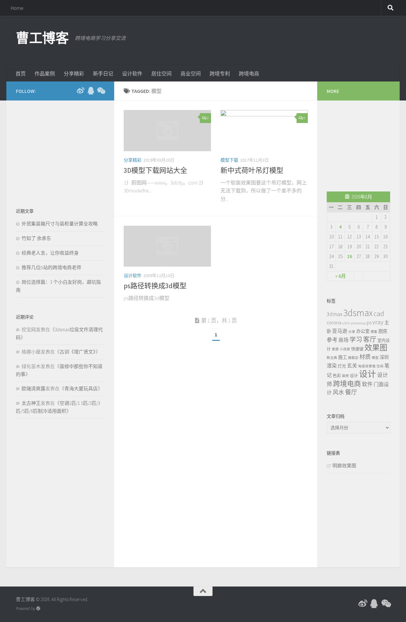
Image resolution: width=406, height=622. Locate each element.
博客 (373, 332)
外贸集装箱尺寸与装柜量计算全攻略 (60, 224)
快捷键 (357, 348)
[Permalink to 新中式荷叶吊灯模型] (264, 130)
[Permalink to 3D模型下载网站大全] (167, 130)
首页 (21, 73)
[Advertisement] (274, 39)
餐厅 (351, 392)
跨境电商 (249, 73)
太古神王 (31, 403)
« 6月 (340, 276)
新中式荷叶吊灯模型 (251, 170)
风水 (338, 392)
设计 (354, 375)
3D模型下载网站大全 (155, 170)
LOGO (346, 323)
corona (334, 322)
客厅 (370, 339)
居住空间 (161, 73)
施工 (342, 357)
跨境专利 (220, 73)
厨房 (382, 331)
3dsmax (358, 313)
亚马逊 (339, 331)
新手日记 (103, 73)
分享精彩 (74, 73)
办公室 (363, 331)
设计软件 (132, 73)
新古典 (332, 358)
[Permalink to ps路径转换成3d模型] (167, 246)
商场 (343, 340)
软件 (367, 384)
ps (369, 322)
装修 (345, 376)
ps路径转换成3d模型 (155, 285)
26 (349, 256)
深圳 (384, 357)
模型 (375, 358)
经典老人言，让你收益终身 (50, 253)
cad (379, 313)
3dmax (334, 314)
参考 (332, 339)
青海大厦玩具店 (81, 389)
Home (17, 8)
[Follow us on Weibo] (80, 90)
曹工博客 (42, 38)
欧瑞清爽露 (33, 389)
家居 (335, 349)
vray (377, 322)
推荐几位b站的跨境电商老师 (51, 267)
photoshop (358, 323)
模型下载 (229, 160)
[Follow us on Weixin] (101, 90)
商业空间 (190, 73)
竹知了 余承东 (36, 238)
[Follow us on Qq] (91, 90)
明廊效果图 (344, 466)
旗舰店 (353, 358)
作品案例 (45, 73)
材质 (365, 356)
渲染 (332, 365)
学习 (356, 339)
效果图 (375, 348)
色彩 (337, 375)
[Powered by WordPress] (38, 608)
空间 (380, 366)
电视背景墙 (367, 366)
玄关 (352, 365)
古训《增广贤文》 (77, 352)
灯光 (342, 365)
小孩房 (345, 349)
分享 (351, 332)
